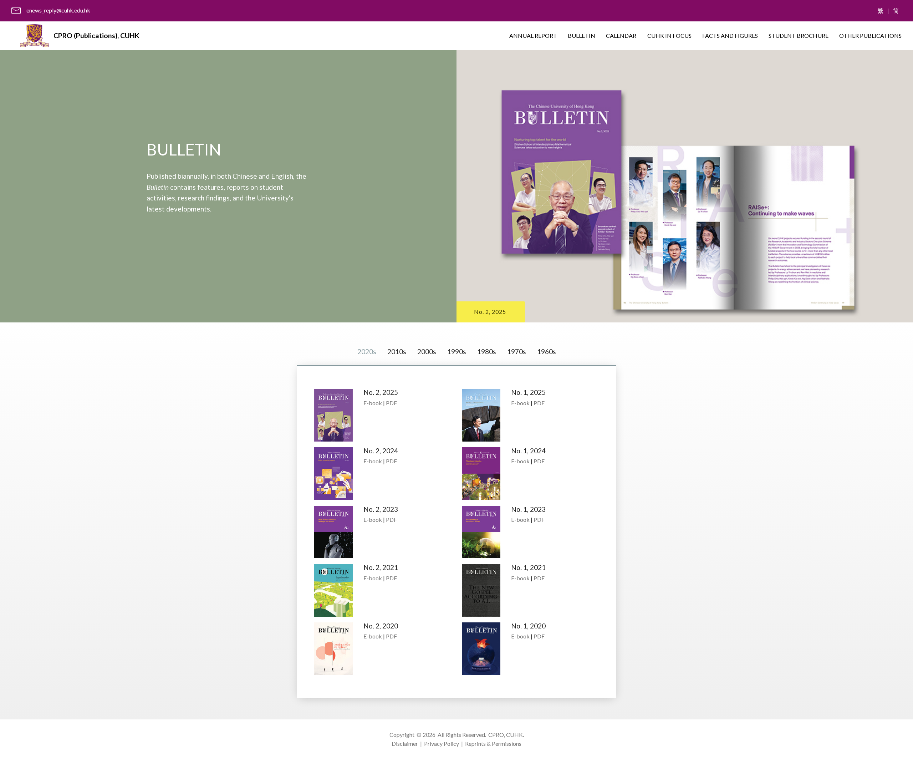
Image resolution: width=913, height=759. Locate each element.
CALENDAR (621, 35)
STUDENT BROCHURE (798, 35)
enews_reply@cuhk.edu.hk (58, 10)
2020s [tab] (366, 351)
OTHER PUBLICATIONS (870, 35)
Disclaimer (405, 743)
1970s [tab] (516, 351)
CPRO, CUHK (505, 734)
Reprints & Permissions (493, 743)
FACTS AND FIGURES (730, 35)
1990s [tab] (456, 351)
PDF (391, 402)
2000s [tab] (426, 351)
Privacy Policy (441, 743)
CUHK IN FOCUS (669, 35)
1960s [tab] (546, 351)
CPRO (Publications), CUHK (96, 35)
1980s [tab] (486, 351)
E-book (372, 402)
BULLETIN (581, 35)
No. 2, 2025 (490, 311)
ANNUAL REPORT (533, 35)
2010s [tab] (396, 351)
